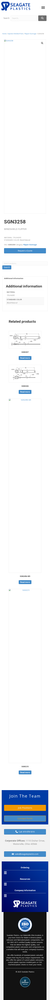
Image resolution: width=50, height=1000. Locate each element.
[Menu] (5, 872)
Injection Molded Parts (15, 34)
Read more (25, 358)
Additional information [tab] (13, 278)
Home (4, 34)
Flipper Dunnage (30, 34)
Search (6, 18)
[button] (43, 8)
